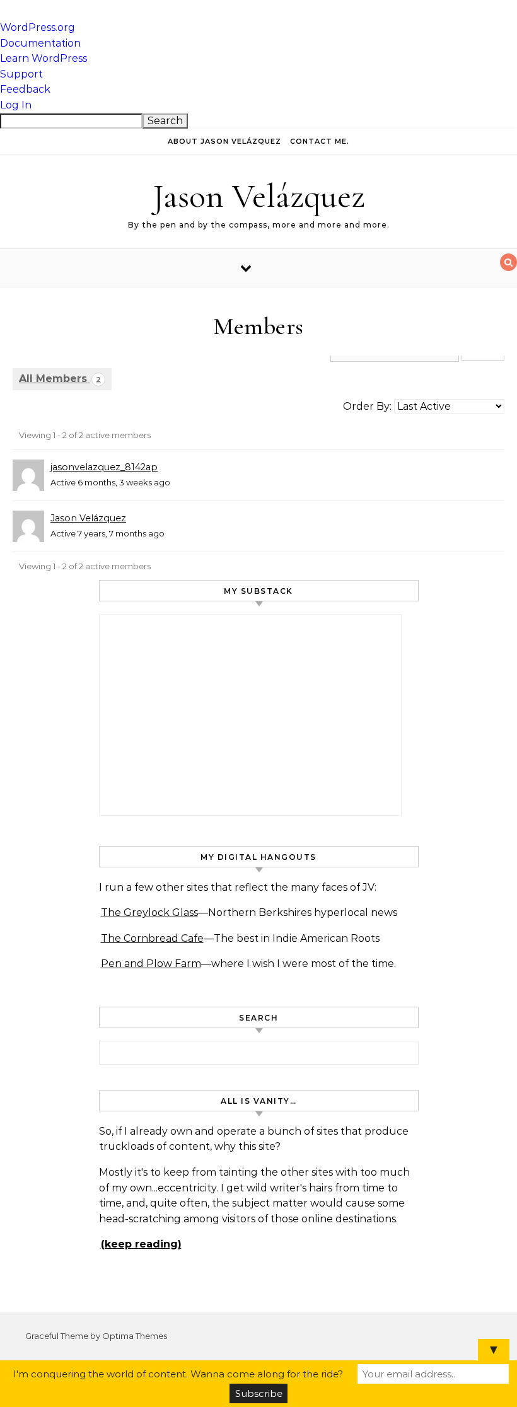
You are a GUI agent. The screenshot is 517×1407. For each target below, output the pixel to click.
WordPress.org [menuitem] (37, 27)
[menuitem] (258, 121)
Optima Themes (134, 1336)
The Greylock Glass (149, 912)
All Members (60, 379)
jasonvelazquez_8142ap (104, 467)
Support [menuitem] (21, 74)
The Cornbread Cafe (152, 938)
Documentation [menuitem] (40, 43)
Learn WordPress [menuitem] (43, 58)
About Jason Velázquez (224, 141)
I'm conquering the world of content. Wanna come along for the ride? (178, 1374)
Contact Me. (319, 141)
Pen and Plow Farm (151, 964)
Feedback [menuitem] (25, 89)
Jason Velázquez (259, 195)
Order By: (367, 406)
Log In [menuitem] (16, 105)
